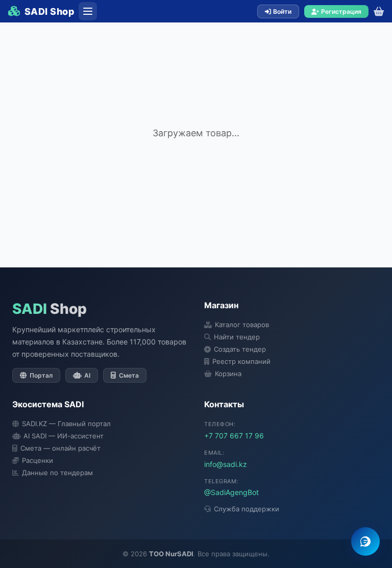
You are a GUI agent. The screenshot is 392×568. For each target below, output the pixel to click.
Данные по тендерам (57, 472)
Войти (282, 11)
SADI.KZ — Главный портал (66, 423)
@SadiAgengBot (231, 492)
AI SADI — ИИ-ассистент (63, 436)
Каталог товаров (242, 324)
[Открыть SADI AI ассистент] (365, 541)
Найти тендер (237, 337)
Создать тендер (240, 349)
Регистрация (341, 11)
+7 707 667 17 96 (234, 435)
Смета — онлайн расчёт (60, 448)
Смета (129, 375)
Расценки (37, 460)
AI (87, 375)
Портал (41, 375)
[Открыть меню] (88, 11)
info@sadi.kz (225, 464)
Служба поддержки (246, 509)
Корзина (228, 373)
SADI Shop (49, 11)
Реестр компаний (241, 361)
